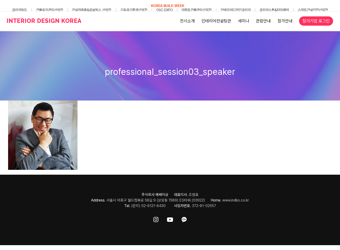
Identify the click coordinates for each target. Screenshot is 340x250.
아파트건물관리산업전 (197, 10)
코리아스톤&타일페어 (274, 10)
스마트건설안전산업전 (313, 10)
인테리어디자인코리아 (236, 10)
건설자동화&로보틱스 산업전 (91, 10)
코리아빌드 (19, 10)
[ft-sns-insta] (156, 218)
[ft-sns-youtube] (170, 218)
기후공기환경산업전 (133, 10)
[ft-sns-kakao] (184, 218)
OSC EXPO (164, 10)
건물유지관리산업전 (49, 10)
